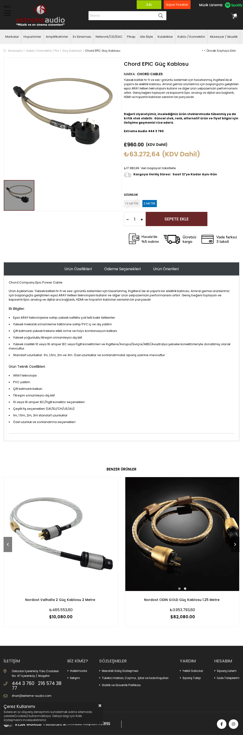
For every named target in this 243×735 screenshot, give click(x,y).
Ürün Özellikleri (78, 269)
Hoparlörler (32, 36)
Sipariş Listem (227, 671)
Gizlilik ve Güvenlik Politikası (121, 685)
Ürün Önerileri (166, 269)
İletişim (75, 678)
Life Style (146, 36)
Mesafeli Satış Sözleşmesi (120, 671)
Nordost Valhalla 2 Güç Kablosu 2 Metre (60, 599)
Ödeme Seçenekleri (122, 269)
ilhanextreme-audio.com (31, 696)
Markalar (12, 36)
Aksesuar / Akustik (224, 36)
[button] (179, 588)
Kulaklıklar (165, 36)
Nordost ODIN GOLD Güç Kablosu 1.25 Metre (182, 599)
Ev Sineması (82, 36)
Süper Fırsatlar (177, 5)
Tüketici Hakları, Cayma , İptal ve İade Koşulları (135, 678)
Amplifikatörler (57, 36)
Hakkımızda (78, 671)
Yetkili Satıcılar (192, 671)
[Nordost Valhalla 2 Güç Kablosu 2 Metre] (61, 534)
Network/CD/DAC (109, 36)
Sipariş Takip (191, 678)
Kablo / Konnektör (191, 36)
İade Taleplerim (228, 678)
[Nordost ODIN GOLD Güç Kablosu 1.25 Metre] (182, 534)
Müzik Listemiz (211, 5)
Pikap (131, 36)
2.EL (149, 5)
